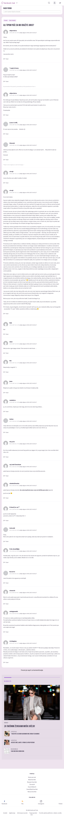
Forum (5, 20)
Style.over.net (32, 777)
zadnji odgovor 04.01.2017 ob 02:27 (28, 32)
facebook (4, 803)
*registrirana (14, 68)
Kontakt (5, 813)
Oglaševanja (12, 813)
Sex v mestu (12, 20)
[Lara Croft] (13, 123)
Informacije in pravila (22, 813)
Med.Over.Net (32, 779)
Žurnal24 (32, 784)
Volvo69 (12, 528)
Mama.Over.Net (32, 791)
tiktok (60, 803)
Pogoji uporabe (33, 813)
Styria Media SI (32, 787)
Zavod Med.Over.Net (32, 789)
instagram (41, 803)
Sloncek (12, 143)
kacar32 (12, 572)
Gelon (11, 419)
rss (23, 803)
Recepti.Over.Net (32, 782)
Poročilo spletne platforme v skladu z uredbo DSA (46, 814)
